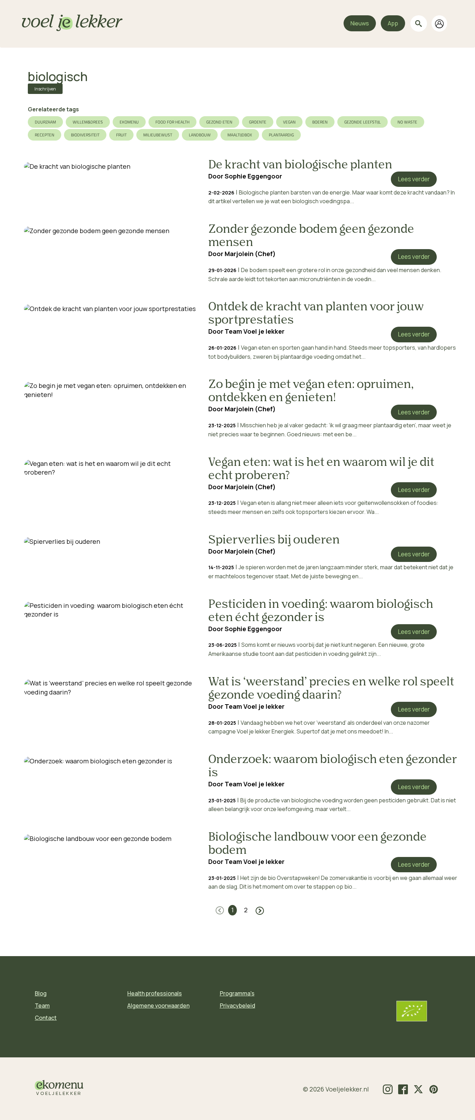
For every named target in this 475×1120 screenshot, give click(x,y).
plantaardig (281, 135)
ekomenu (129, 122)
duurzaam (45, 122)
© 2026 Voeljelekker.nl (336, 1089)
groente (257, 122)
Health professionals (154, 993)
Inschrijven (45, 89)
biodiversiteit (85, 135)
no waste (407, 122)
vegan (289, 122)
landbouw (200, 135)
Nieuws (360, 23)
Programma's (237, 993)
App (393, 23)
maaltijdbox (239, 135)
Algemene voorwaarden (158, 1005)
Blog (41, 993)
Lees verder (414, 179)
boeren (320, 122)
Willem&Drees (88, 122)
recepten (44, 135)
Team (42, 1005)
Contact (46, 1018)
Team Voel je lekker (254, 331)
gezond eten (219, 122)
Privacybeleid (237, 1005)
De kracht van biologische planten (300, 165)
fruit (121, 135)
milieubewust (157, 135)
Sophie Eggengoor (253, 176)
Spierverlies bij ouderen (274, 540)
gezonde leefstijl (362, 122)
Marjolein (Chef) (250, 253)
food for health (172, 122)
